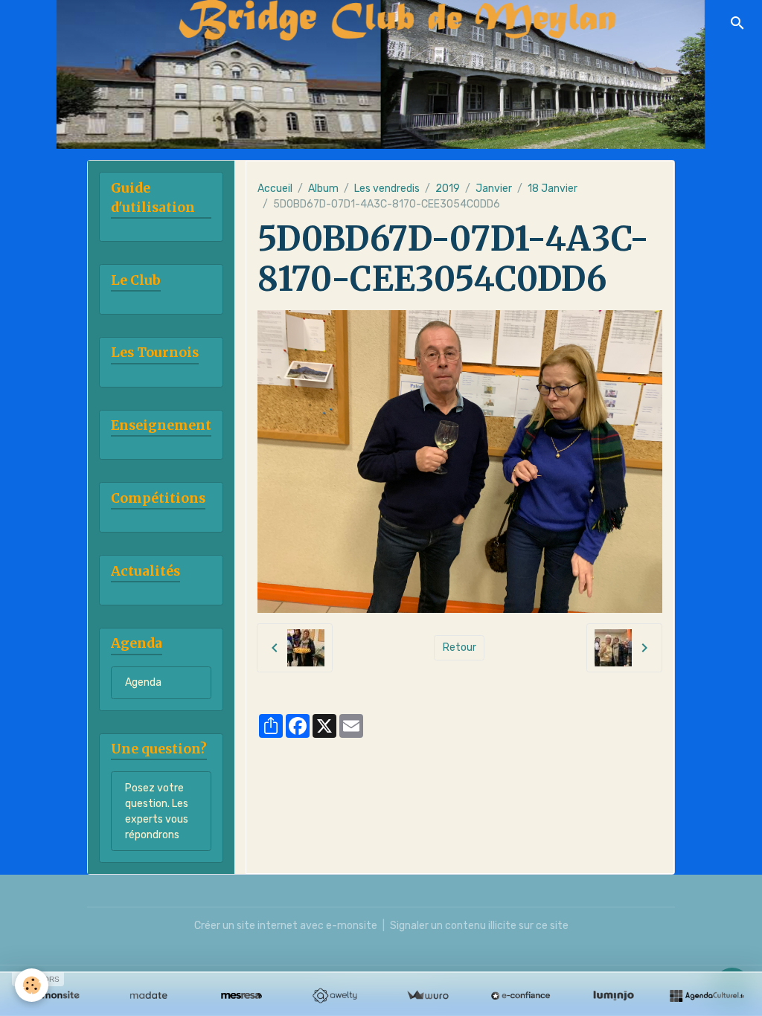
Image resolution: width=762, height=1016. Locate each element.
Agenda (143, 682)
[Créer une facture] (427, 996)
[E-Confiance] (520, 996)
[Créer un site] (55, 996)
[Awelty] (334, 996)
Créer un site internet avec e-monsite (285, 925)
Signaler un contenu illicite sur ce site (479, 925)
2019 (447, 188)
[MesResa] (241, 996)
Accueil (274, 188)
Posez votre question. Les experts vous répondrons (156, 811)
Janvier (494, 188)
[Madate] (148, 996)
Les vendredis (387, 188)
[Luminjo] (613, 996)
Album (323, 188)
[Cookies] (31, 985)
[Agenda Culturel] (706, 996)
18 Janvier (552, 188)
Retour (459, 647)
